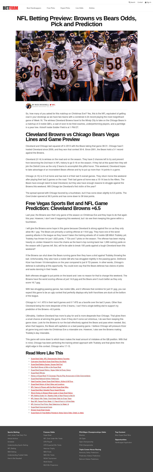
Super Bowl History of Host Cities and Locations (47, 384)
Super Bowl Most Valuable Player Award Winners (48, 390)
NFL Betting (12, 448)
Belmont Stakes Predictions (89, 459)
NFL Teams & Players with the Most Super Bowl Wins (49, 387)
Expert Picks (65, 8)
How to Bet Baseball (15, 458)
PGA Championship (86, 445)
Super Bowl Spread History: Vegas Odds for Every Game (51, 370)
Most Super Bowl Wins (123, 435)
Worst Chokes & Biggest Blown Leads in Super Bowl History (52, 393)
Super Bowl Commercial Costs (41, 407)
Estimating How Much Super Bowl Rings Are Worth (48, 361)
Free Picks (51, 8)
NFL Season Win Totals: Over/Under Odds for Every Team (51, 398)
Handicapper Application (123, 442)
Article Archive (13, 438)
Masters (82, 435)
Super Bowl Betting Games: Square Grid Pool (47, 364)
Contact (140, 2)
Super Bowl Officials (38, 373)
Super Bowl (47, 435)
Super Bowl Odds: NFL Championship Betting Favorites (50, 358)
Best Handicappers (34, 8)
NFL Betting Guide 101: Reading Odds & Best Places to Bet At (53, 395)
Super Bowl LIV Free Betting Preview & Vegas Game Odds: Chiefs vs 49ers (57, 413)
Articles (92, 8)
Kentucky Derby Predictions (89, 452)
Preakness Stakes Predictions (89, 456)
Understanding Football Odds (18, 455)
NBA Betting (12, 452)
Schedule (11, 442)
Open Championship (86, 442)
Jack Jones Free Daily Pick (17, 435)
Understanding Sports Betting (18, 445)
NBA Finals (47, 452)
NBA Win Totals (49, 455)
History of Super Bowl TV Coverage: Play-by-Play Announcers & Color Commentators (60, 376)
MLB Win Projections (51, 465)
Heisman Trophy (49, 448)
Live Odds (79, 8)
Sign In (148, 2)
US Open (82, 438)
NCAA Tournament (50, 458)
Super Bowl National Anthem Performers (45, 378)
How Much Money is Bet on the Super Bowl (46, 367)
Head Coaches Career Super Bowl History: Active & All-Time (52, 381)
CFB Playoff (48, 442)
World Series (48, 462)
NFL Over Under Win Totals (53, 438)
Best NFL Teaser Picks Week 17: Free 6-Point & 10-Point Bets (53, 401)
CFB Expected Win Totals (52, 445)
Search (132, 2)
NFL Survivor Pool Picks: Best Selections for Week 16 (50, 404)
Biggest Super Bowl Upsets (40, 410)
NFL (53, 105)
